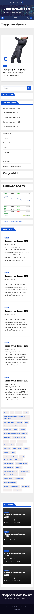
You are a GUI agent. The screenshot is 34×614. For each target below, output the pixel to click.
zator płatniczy (25, 486)
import (5, 444)
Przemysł (6, 152)
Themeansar (17, 609)
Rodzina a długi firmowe (10, 475)
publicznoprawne (24, 471)
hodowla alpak (22, 441)
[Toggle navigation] (15, 18)
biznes (6, 413)
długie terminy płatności (10, 426)
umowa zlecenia (8, 478)
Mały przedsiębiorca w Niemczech (12, 459)
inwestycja (7, 448)
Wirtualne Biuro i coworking (12, 166)
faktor (15, 429)
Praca (4, 66)
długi (26, 422)
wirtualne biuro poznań (10, 482)
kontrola (6, 452)
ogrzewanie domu (8, 467)
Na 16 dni (19, 221)
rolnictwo (22, 475)
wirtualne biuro (19, 478)
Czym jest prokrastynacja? (15, 69)
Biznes (5, 138)
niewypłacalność (8, 463)
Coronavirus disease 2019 (11, 108)
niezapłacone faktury (21, 463)
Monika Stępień (19, 72)
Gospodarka (7, 143)
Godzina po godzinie (9, 221)
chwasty (18, 413)
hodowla (13, 441)
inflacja (12, 444)
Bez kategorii (7, 133)
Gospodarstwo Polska (17, 8)
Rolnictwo (6, 161)
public (5, 157)
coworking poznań (9, 422)
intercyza (19, 444)
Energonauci (7, 429)
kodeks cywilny (17, 448)
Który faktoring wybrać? (10, 456)
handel (6, 441)
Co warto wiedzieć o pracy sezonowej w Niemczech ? (14, 417)
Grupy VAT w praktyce (19, 437)
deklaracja (19, 422)
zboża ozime (7, 490)
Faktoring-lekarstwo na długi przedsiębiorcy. (15, 433)
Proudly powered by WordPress (12, 607)
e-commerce (23, 426)
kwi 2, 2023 (7, 72)
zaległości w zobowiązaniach (11, 486)
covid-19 (26, 413)
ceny (12, 413)
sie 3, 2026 (9, 244)
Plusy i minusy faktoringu (10, 471)
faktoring (22, 429)
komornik (26, 448)
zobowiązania (17, 490)
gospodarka (7, 437)
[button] (28, 18)
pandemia (18, 467)
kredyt (13, 452)
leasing (22, 456)
